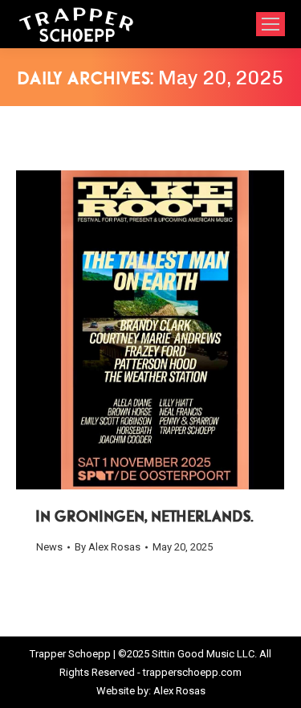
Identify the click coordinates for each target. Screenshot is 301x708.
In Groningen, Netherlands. (145, 518)
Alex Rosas (179, 691)
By (107, 547)
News (49, 547)
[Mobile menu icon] (270, 24)
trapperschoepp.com (192, 672)
